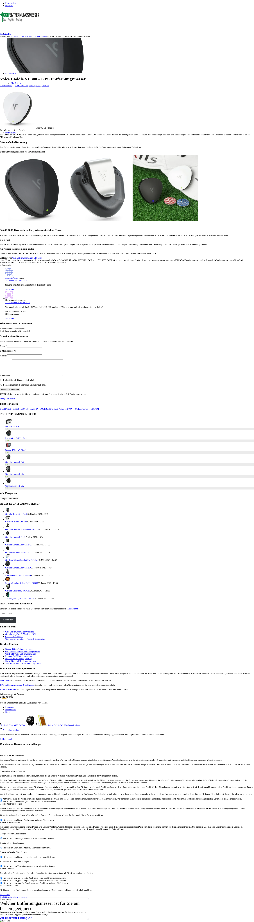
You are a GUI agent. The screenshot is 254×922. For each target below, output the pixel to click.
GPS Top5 (38, 258)
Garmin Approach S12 (14, 486)
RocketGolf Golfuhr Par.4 (16, 438)
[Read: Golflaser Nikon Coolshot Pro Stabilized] (7, 558)
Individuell (7, 739)
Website (3, 356)
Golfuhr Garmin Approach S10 (18, 568)
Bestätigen (4, 897)
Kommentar (6, 375)
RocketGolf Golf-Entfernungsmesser (20, 661)
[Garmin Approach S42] (8, 460)
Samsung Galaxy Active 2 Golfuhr (19, 598)
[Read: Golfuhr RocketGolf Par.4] (7, 512)
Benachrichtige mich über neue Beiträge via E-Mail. (25, 385)
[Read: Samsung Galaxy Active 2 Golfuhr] (7, 596)
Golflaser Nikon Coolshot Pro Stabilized (22, 560)
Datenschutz (72, 609)
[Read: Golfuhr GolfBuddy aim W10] (7, 588)
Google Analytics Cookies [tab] (11, 804)
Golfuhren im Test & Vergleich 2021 (20, 634)
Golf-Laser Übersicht (14, 636)
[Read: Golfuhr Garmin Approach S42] (7, 542)
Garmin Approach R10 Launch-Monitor (22, 529)
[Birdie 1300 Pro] (8, 424)
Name (3, 346)
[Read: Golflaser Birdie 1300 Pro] (7, 519)
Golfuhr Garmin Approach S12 (18, 552)
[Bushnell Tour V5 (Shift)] (8, 448)
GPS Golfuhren (21, 85)
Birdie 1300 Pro (12, 426)
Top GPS (45, 85)
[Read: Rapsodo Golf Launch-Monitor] (7, 573)
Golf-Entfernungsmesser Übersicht (19, 632)
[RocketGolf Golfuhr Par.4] (8, 436)
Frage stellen (10, 3)
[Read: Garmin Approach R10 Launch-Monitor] (7, 527)
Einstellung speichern (18, 897)
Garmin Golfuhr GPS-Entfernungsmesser (22, 651)
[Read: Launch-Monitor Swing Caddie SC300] (7, 581)
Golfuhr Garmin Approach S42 (18, 545)
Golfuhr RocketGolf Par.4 (16, 514)
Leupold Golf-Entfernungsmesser (19, 656)
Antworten (9, 289)
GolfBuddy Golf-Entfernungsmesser (20, 654)
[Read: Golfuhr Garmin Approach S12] (7, 550)
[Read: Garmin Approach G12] (7, 535)
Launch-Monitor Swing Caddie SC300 (21, 583)
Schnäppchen (34, 85)
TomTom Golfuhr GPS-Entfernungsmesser (23, 663)
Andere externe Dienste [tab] (10, 822)
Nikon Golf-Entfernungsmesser (18, 658)
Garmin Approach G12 (15, 537)
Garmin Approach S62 (14, 474)
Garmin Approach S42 (14, 462)
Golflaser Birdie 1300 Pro (16, 522)
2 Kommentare (6, 85)
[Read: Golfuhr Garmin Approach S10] (7, 565)
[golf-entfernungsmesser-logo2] (20, 21)
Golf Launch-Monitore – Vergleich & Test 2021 (25, 639)
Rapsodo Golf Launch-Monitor (18, 575)
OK (1, 739)
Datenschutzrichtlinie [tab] (9, 885)
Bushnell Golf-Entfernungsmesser (19, 649)
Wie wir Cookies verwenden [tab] (12, 755)
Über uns (9, 5)
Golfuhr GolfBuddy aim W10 (17, 591)
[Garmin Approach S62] (8, 471)
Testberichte (5, 34)
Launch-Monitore (8, 689)
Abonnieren (8, 620)
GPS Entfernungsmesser (22, 258)
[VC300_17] (47, 72)
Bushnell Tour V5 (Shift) (15, 450)
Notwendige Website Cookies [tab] (12, 771)
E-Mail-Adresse (7, 351)
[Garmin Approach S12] (8, 483)
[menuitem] (129, 3)
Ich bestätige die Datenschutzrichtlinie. (19, 380)
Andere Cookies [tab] (7, 869)
